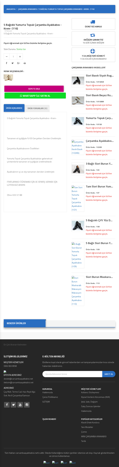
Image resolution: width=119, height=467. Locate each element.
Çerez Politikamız (50, 397)
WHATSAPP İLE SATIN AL (36, 96)
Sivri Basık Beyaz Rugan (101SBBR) (100, 95)
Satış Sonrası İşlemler (90, 406)
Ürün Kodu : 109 (92, 249)
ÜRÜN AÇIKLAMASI (14, 108)
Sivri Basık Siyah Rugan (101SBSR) (100, 75)
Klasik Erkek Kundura (90, 422)
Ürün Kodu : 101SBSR (95, 81)
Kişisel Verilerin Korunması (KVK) (95, 397)
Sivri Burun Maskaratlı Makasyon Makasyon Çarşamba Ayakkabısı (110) (100, 276)
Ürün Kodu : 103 (92, 169)
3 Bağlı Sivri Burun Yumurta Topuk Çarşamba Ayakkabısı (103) (100, 163)
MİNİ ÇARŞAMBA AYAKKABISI (93, 436)
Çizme (84, 431)
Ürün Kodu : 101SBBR (95, 101)
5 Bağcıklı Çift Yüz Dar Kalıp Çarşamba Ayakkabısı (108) (100, 220)
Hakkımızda (47, 392)
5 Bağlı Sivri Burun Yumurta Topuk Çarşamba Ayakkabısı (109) (100, 243)
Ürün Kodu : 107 (92, 192)
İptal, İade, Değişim (89, 401)
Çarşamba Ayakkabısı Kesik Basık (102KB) (100, 140)
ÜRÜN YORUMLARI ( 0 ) (37, 108)
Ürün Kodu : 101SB (94, 124)
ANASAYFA (11, 9)
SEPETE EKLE (34, 88)
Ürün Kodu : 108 (92, 226)
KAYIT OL (109, 374)
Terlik (83, 441)
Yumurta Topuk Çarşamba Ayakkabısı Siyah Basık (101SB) (100, 118)
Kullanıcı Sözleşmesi (90, 392)
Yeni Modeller (87, 427)
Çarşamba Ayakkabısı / (28, 9)
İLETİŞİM (46, 401)
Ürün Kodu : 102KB (94, 147)
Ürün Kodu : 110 (92, 283)
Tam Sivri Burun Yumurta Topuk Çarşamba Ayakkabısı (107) (100, 186)
